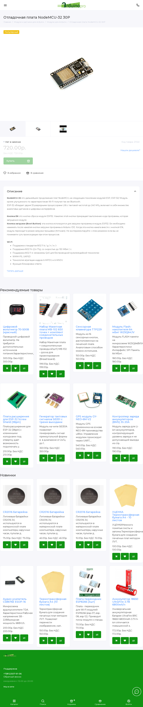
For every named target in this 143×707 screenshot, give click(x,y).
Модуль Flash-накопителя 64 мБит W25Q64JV (123, 329)
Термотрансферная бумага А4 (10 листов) (52, 601)
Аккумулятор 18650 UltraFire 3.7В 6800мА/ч (125, 601)
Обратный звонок (12, 677)
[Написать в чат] (137, 691)
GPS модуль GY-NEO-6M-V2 (86, 418)
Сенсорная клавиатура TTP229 (89, 328)
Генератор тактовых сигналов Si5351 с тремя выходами (53, 419)
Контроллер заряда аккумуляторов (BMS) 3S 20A (125, 419)
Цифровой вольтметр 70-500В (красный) (16, 329)
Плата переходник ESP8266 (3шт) (88, 600)
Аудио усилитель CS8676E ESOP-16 (15, 600)
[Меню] (5, 5)
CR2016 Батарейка (15, 512)
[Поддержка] (138, 5)
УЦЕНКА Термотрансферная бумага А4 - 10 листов (125, 516)
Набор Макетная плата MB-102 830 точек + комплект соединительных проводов (51, 332)
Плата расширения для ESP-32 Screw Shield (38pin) (16, 419)
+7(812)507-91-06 (12, 673)
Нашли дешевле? (130, 150)
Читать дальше (15, 271)
